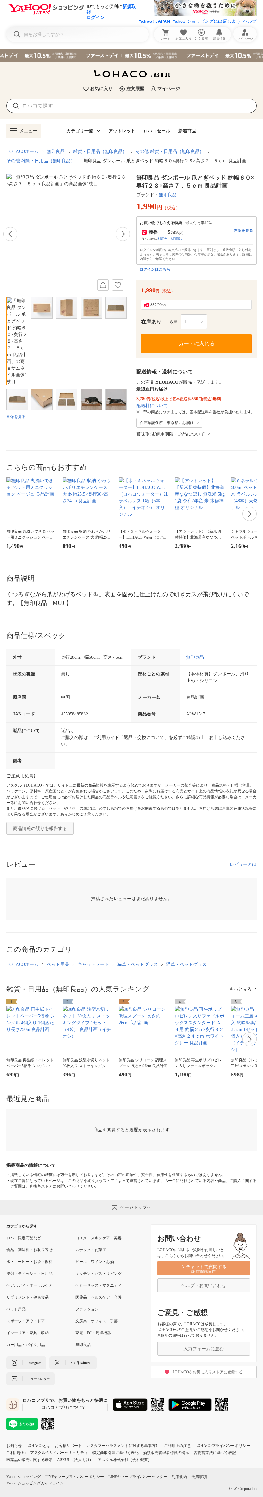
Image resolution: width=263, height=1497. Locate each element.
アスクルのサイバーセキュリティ (59, 1453)
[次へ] (123, 234)
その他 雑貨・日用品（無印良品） (169, 151)
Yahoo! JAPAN (154, 21)
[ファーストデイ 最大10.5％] (131, 55)
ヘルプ (250, 21)
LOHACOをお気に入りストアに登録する (208, 1372)
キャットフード (93, 964)
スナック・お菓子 (90, 1250)
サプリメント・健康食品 (27, 1297)
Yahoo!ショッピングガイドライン (35, 1483)
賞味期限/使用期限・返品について (170, 434)
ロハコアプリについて (63, 1407)
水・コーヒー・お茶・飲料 (29, 1262)
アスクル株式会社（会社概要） (125, 1460)
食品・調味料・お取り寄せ (29, 1250)
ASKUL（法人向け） (75, 1460)
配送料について (152, 405)
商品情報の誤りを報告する (40, 828)
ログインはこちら (155, 269)
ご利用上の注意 (177, 1445)
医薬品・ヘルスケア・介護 (98, 1297)
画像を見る (16, 416)
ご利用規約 (16, 1453)
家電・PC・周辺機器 (93, 1333)
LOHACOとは (38, 1445)
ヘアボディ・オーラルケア (29, 1285)
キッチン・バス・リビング (98, 1273)
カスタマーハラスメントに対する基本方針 (122, 1445)
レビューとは (243, 864)
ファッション (86, 1309)
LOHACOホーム (22, 151)
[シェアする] (103, 285)
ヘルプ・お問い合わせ (203, 1285)
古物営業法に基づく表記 (215, 1453)
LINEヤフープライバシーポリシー (74, 1477)
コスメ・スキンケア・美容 (98, 1238)
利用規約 (179, 1477)
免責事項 (199, 1477)
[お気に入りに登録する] (117, 285)
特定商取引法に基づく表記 (115, 1453)
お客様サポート (68, 1445)
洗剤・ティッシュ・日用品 (29, 1273)
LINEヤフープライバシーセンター (137, 1477)
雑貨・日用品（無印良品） (100, 151)
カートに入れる (197, 343)
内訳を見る (243, 230)
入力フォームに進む (203, 1348)
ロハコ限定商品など (23, 1238)
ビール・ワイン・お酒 (94, 1262)
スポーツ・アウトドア (25, 1321)
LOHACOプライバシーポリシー (222, 1445)
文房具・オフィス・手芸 (96, 1321)
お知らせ (14, 1445)
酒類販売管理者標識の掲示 (166, 1453)
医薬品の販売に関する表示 (29, 1460)
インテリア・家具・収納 (27, 1333)
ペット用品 (58, 964)
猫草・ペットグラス (137, 964)
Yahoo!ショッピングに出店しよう (207, 21)
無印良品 (56, 151)
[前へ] (10, 234)
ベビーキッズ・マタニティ (98, 1285)
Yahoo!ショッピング (23, 1477)
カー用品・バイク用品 (25, 1345)
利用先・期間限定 (170, 238)
